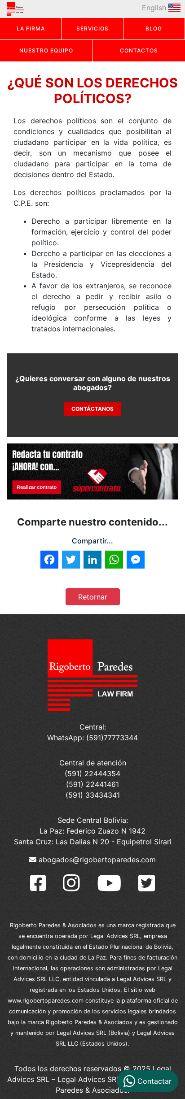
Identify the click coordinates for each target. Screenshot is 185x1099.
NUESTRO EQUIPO (46, 50)
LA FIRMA (31, 28)
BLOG (153, 28)
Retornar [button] (92, 596)
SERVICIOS (92, 28)
